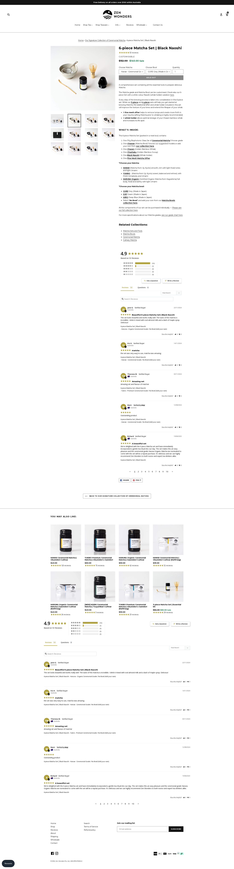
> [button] (172, 471)
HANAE (126, 168)
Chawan (131, 143)
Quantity (176, 67)
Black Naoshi (133, 155)
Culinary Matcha (130, 240)
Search (87, 823)
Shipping (54, 836)
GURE (125, 191)
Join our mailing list (126, 823)
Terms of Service (91, 827)
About (53, 833)
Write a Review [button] (173, 281)
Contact (54, 843)
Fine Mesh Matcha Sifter (138, 158)
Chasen (130, 149)
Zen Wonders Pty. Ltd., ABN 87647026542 (68, 861)
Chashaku (131, 152)
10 (167, 471)
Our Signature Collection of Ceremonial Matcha (105, 40)
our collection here (145, 146)
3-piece (134, 102)
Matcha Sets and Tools (132, 231)
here (172, 95)
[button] (176, 334)
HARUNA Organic (131, 179)
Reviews (54, 830)
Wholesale (55, 840)
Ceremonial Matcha (161, 140)
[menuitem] (76, 25)
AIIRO (125, 197)
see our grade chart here (172, 215)
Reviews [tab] (125, 287)
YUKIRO (126, 173)
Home (81, 40)
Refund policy (90, 830)
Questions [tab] (142, 287)
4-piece (146, 102)
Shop (53, 827)
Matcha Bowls (129, 234)
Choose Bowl (151, 67)
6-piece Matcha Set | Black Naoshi (133, 326)
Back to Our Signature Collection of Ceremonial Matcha (119, 496)
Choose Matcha (125, 67)
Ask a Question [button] (152, 281)
